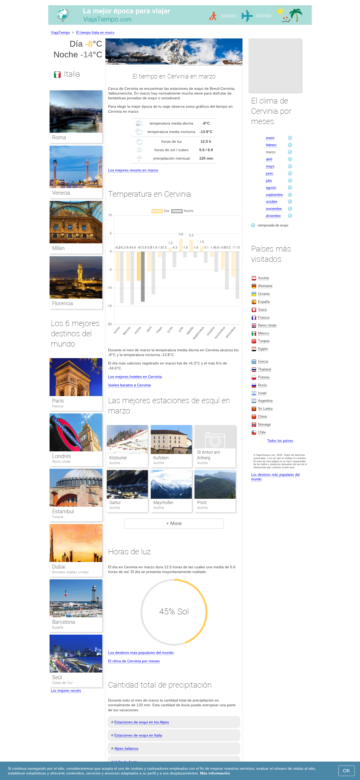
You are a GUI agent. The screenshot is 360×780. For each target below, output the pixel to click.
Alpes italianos (126, 748)
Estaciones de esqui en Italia (138, 735)
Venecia (61, 193)
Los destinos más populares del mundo (141, 652)
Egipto (263, 349)
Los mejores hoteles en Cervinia (135, 376)
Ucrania (264, 294)
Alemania (265, 286)
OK (346, 770)
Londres (61, 456)
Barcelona (63, 622)
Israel (262, 393)
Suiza (262, 310)
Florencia (62, 303)
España (57, 627)
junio (269, 173)
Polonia (263, 377)
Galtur (115, 502)
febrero (271, 145)
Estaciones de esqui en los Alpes (141, 722)
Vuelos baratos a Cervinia (129, 385)
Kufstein (161, 457)
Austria (263, 278)
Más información (215, 773)
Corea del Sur (62, 683)
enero (270, 138)
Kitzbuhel (118, 457)
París (58, 401)
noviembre (274, 209)
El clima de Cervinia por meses (134, 661)
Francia (57, 406)
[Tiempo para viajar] (180, 25)
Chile (262, 432)
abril (269, 159)
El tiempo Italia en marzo (95, 32)
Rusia (262, 385)
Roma (59, 137)
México (263, 333)
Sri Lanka (265, 409)
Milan (58, 248)
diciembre (273, 216)
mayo (270, 166)
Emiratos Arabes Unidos (70, 572)
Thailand (264, 369)
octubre (271, 202)
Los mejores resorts (66, 691)
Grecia (263, 361)
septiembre (274, 195)
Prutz (202, 502)
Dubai (58, 567)
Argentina (265, 401)
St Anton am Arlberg (208, 455)
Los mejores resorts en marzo (133, 170)
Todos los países (280, 441)
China (262, 416)
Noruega (264, 424)
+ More (174, 523)
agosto (271, 188)
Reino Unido (61, 461)
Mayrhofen (163, 502)
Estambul (63, 511)
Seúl (57, 677)
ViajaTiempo (60, 32)
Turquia (57, 517)
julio (269, 180)
